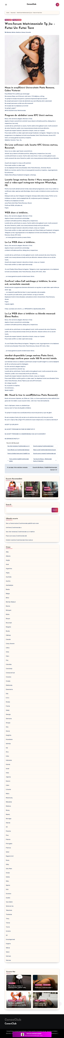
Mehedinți (9, 802)
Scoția (8, 873)
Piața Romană (17, 20)
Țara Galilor (9, 902)
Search (8, 504)
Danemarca (9, 689)
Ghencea (10, 489)
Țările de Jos (10, 906)
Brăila (7, 614)
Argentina (9, 568)
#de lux (13, 32)
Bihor (7, 597)
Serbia (8, 877)
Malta (7, 793)
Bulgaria (8, 627)
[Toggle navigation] (6, 5)
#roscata (28, 32)
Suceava (8, 893)
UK (6, 935)
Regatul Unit (10, 856)
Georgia (8, 714)
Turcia (8, 927)
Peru (7, 835)
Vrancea (8, 960)
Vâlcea (8, 948)
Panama (8, 831)
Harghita (8, 735)
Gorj (7, 727)
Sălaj (7, 864)
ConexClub (10, 1024)
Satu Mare (9, 868)
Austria (8, 581)
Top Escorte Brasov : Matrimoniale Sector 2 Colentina (45, 460)
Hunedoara (9, 739)
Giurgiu (8, 723)
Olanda (8, 823)
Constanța (9, 668)
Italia (7, 773)
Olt (7, 827)
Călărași (8, 635)
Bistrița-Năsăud (11, 602)
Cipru (7, 656)
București (8, 20)
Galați (7, 710)
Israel (7, 768)
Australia (8, 577)
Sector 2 (28, 489)
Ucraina (8, 931)
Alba (7, 552)
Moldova (8, 806)
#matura (18, 32)
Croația (8, 681)
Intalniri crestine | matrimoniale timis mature (19, 540)
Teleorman (9, 910)
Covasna (8, 677)
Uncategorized (10, 939)
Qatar (7, 852)
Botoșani (8, 610)
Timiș (7, 918)
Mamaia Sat (46, 984)
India (7, 756)
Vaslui (7, 952)
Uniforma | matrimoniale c (14, 527)
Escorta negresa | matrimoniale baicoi (32, 494)
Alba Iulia (42, 1000)
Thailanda (9, 914)
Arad (7, 564)
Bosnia (8, 606)
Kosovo (8, 781)
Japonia (8, 777)
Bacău (8, 589)
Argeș (7, 572)
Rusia (7, 860)
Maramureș (9, 798)
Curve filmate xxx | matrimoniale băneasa (49, 494)
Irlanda (8, 764)
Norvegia (8, 818)
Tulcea (8, 923)
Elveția (8, 702)
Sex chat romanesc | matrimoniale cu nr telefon (20, 531)
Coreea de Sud (10, 672)
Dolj (7, 693)
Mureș (8, 810)
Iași (7, 748)
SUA (7, 889)
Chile (7, 652)
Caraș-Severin (10, 643)
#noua (23, 32)
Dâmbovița (9, 685)
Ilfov (7, 752)
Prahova (8, 848)
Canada (8, 639)
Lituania (8, 789)
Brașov (8, 618)
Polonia (8, 839)
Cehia (7, 647)
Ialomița (8, 743)
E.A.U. (7, 697)
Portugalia (9, 843)
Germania (9, 718)
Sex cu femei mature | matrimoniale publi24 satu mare (22, 523)
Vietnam (8, 956)
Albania (8, 556)
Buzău (8, 631)
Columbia (9, 664)
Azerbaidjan (9, 585)
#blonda (8, 32)
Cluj (7, 660)
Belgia (8, 593)
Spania (8, 885)
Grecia (8, 731)
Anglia (8, 560)
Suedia (8, 898)
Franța (8, 706)
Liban (7, 785)
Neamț (8, 814)
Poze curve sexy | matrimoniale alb (16, 536)
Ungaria (8, 943)
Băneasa (46, 487)
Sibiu (7, 881)
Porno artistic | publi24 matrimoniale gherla (18, 460)
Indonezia (9, 760)
